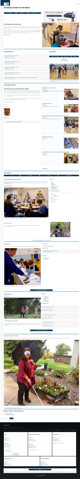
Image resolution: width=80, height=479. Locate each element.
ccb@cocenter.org (8, 440)
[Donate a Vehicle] (60, 16)
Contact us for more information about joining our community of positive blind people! (42, 332)
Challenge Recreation (53, 187)
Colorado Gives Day (9, 121)
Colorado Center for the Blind (42, 475)
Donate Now (75, 56)
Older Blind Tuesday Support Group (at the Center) (11, 55)
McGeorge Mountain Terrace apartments (8, 182)
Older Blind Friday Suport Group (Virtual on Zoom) (11, 67)
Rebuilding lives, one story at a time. (48, 87)
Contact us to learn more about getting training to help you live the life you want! (41, 240)
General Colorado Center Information (17, 121)
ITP (11, 175)
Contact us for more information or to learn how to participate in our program (13, 407)
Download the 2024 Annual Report (9, 413)
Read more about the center (7, 34)
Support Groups (45, 297)
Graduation (48, 106)
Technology (52, 185)
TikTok (67, 60)
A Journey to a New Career (47, 103)
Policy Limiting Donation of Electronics (10, 414)
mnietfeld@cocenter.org (33, 446)
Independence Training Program (54, 106)
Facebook (62, 60)
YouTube (65, 60)
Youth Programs (30, 175)
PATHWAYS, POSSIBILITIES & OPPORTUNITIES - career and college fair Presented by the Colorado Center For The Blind (21, 77)
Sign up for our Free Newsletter (55, 56)
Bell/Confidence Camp (46, 257)
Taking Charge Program (46, 301)
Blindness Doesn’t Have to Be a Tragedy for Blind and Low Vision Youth (55, 115)
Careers (50, 106)
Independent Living (46, 296)
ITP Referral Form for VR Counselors (33, 449)
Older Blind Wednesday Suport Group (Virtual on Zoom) (12, 61)
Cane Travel (52, 183)
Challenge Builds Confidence (47, 136)
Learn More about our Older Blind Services (41, 330)
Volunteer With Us (66, 56)
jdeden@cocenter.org (32, 439)
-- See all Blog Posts (44, 168)
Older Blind (48, 175)
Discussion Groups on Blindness (55, 188)
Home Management (53, 184)
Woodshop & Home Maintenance (55, 186)
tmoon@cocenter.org (57, 439)
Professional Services (68, 175)
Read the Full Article (6, 117)
